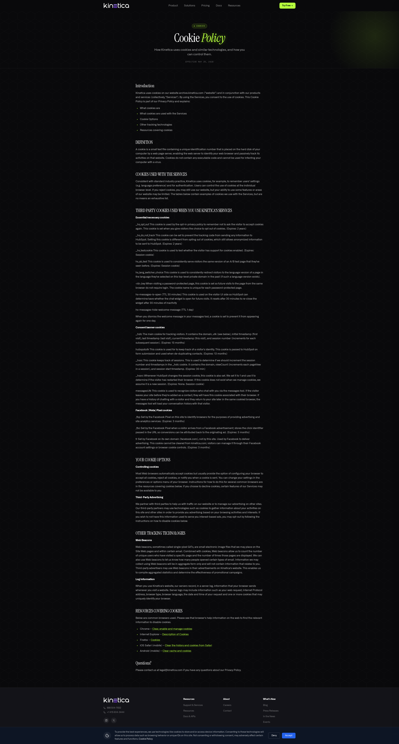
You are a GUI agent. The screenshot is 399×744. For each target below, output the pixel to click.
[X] (114, 720)
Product (173, 5)
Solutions (189, 5)
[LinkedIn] (106, 720)
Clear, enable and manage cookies (172, 629)
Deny (274, 735)
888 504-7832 (114, 708)
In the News (269, 716)
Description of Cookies (175, 634)
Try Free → (287, 6)
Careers (227, 705)
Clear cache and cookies (177, 651)
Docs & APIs (189, 716)
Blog (265, 705)
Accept (288, 735)
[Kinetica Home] (116, 5)
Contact (227, 711)
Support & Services (193, 705)
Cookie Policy (146, 739)
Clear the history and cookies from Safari (188, 645)
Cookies (155, 640)
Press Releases (271, 711)
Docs (219, 5)
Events (266, 722)
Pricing (205, 5)
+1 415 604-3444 (115, 712)
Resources (234, 5)
